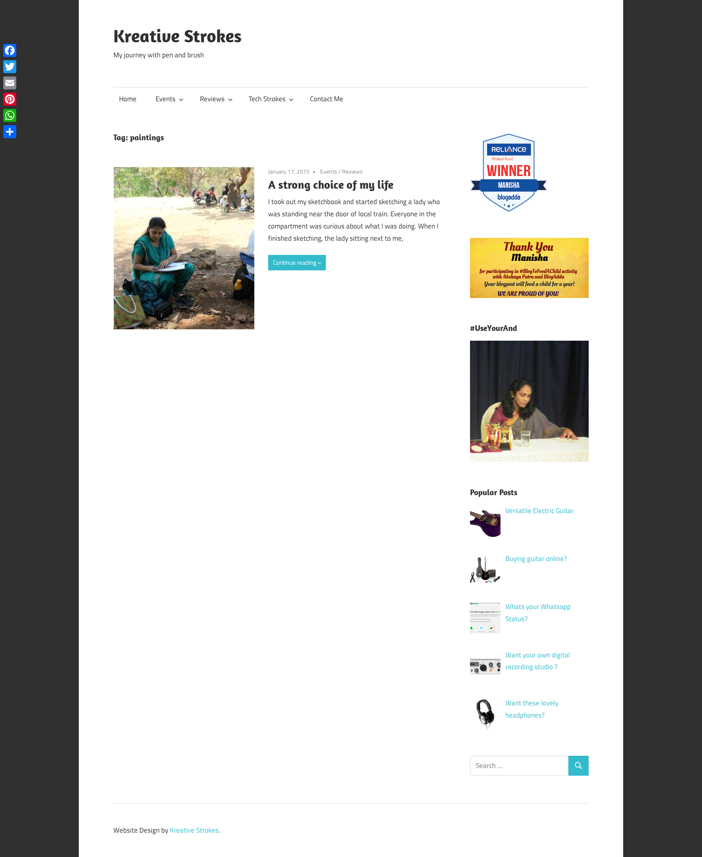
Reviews (212, 99)
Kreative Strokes (177, 36)
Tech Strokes (267, 99)
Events (166, 99)
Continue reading (294, 262)
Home (127, 99)
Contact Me (326, 99)
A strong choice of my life (330, 184)
